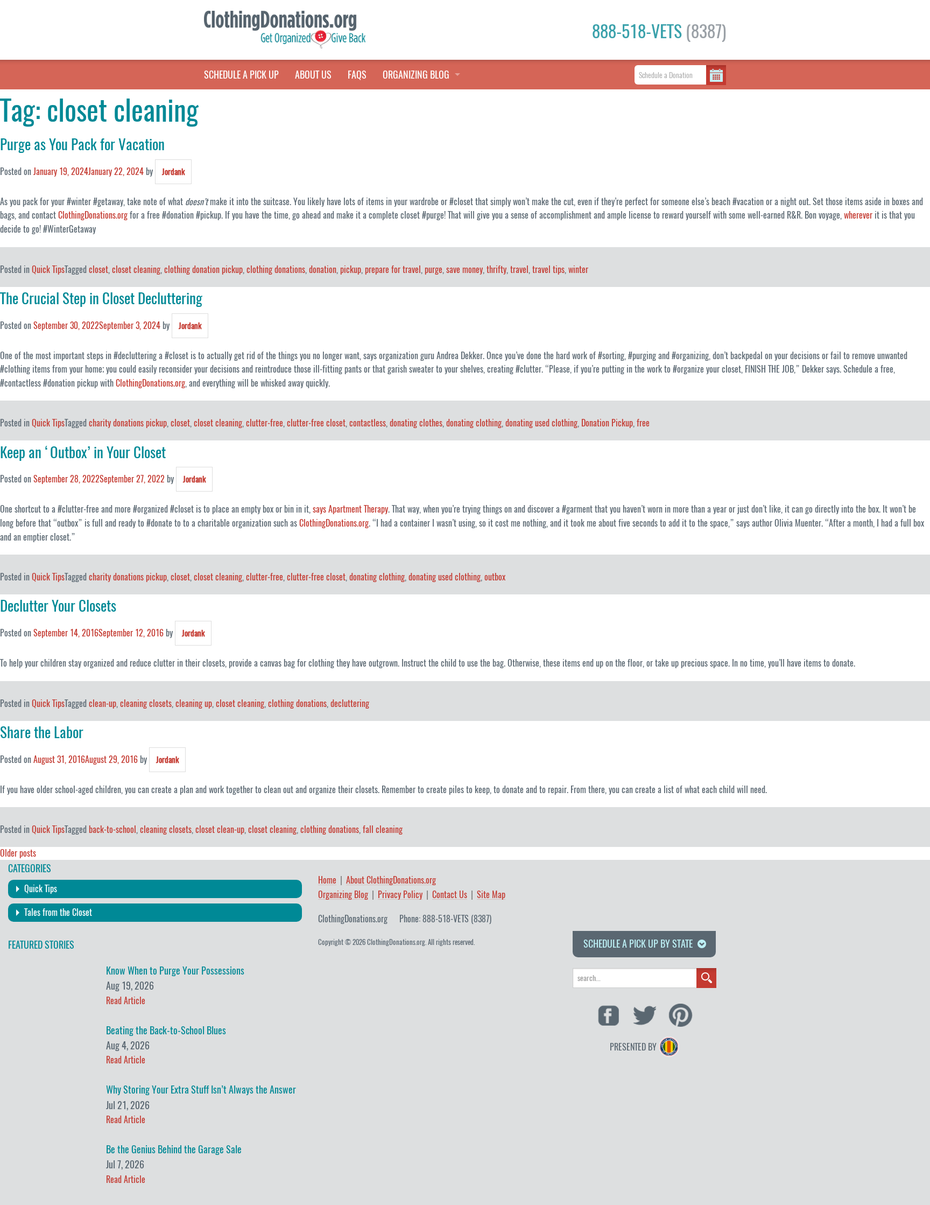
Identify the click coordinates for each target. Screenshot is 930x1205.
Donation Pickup (607, 423)
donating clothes (416, 423)
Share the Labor (41, 732)
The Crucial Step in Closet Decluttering (101, 298)
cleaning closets (146, 703)
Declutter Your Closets (58, 605)
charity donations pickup (128, 423)
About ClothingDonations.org (391, 880)
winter (578, 269)
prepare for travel (393, 269)
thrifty (496, 269)
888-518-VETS (659, 31)
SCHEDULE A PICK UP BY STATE (638, 943)
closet (98, 269)
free (643, 423)
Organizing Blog (343, 895)
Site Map (491, 895)
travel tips (548, 269)
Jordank (173, 171)
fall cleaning (383, 829)
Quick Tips (48, 269)
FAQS (357, 74)
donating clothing (474, 423)
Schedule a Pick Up (241, 74)
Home (327, 880)
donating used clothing (541, 423)
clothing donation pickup (203, 269)
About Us (313, 74)
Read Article (125, 1000)
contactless (367, 423)
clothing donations (275, 269)
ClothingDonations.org (93, 215)
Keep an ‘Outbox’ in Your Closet (83, 452)
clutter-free (264, 423)
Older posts (18, 853)
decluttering (349, 703)
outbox (494, 577)
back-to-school (112, 829)
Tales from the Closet (58, 912)
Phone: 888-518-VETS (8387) (445, 918)
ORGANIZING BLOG (416, 74)
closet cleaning (136, 269)
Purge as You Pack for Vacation (82, 144)
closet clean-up (219, 829)
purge (433, 269)
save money (464, 269)
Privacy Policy (400, 895)
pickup (350, 269)
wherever (858, 215)
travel (519, 269)
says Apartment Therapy (350, 509)
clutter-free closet (316, 423)
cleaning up (193, 703)
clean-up (102, 703)
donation (322, 269)
